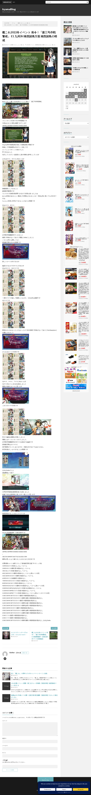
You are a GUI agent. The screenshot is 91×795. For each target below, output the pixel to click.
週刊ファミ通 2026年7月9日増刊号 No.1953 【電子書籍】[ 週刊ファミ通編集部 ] (83, 166)
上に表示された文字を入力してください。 (14, 762)
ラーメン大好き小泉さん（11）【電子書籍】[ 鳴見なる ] (82, 238)
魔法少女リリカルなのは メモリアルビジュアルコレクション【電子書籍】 (82, 195)
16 (85, 96)
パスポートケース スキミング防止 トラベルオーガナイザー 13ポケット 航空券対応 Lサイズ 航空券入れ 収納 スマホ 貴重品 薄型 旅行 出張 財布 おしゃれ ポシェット (84, 343)
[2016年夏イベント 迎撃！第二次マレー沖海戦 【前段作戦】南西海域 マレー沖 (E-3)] (6, 686)
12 (73, 96)
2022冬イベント (30, 44)
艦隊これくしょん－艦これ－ (49, 44)
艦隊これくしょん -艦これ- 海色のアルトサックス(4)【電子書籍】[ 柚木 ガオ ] (82, 210)
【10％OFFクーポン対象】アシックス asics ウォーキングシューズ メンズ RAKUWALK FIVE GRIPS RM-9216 (84, 357)
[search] (87, 2)
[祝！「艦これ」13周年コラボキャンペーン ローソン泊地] (6, 676)
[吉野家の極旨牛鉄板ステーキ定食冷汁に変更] (68, 61)
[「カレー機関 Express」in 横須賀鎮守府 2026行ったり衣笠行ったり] (68, 51)
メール (5, 745)
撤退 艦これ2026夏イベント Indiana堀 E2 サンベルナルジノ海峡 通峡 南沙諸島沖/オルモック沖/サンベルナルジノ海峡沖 (81, 29)
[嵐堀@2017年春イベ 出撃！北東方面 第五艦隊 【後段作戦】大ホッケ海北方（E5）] (6, 698)
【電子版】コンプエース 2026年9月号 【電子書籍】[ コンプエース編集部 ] (82, 151)
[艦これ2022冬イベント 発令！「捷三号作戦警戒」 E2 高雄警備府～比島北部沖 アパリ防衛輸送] (53, 635)
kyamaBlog (9, 9)
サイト (4, 752)
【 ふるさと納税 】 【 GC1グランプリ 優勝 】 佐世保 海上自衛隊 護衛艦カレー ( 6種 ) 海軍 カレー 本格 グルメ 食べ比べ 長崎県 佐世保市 (84, 272)
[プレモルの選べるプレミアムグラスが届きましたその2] (68, 42)
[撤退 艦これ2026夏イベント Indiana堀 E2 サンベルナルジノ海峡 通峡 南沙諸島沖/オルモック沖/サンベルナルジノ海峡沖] (68, 29)
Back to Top (45, 780)
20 (76, 100)
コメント (4, 720)
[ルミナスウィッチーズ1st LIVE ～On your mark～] (6, 635)
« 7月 (66, 108)
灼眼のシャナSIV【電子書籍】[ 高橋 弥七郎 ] (82, 224)
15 (82, 96)
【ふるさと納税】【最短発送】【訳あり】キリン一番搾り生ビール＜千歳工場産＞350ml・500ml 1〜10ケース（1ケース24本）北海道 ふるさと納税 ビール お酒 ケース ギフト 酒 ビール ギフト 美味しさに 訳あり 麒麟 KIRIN (84, 327)
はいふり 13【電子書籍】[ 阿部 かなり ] (82, 180)
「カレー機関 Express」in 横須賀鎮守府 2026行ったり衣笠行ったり (80, 50)
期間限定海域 (38, 44)
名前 (4, 738)
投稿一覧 (24, 652)
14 (79, 96)
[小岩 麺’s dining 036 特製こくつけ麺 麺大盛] (68, 71)
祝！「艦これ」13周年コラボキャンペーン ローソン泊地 (29, 673)
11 (70, 96)
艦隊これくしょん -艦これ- (17, 44)
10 (67, 96)
